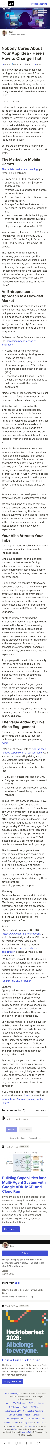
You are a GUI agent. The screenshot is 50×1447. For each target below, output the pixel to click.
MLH (43, 1418)
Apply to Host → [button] (12, 1381)
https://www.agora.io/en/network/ (22, 933)
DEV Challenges (19, 1403)
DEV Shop (33, 1418)
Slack (27, 1095)
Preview (26, 1129)
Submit (11, 1129)
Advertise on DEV (13, 1411)
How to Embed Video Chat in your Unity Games (22, 1293)
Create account (39, 3)
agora (6, 64)
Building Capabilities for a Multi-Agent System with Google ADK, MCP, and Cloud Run (24, 1185)
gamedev (17, 64)
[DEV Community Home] (10, 3)
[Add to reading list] (29, 1443)
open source (28, 1426)
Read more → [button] (11, 1229)
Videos (40, 1403)
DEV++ (32, 1403)
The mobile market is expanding (20, 169)
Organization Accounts (33, 1411)
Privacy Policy (27, 1422)
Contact (36, 1415)
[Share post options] (45, 1443)
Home (7, 1403)
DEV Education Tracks (18, 1407)
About (27, 1415)
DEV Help (35, 1407)
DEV (14, 1429)
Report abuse (35, 1138)
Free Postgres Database (16, 1418)
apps (38, 64)
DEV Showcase (15, 1415)
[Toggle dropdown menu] (46, 1147)
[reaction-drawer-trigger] (7, 1443)
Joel (11, 32)
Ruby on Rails (26, 1432)
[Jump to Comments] (18, 1443)
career (29, 64)
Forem (14, 1426)
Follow (25, 1253)
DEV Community (11, 1393)
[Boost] (38, 1443)
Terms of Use (41, 1422)
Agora (5, 743)
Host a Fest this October (21, 1360)
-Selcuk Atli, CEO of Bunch (16, 980)
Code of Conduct (17, 1138)
